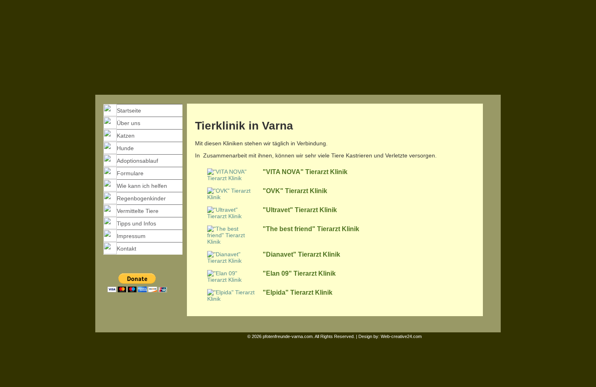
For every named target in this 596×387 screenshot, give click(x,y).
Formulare (130, 173)
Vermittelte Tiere (138, 211)
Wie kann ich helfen (142, 186)
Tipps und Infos (136, 223)
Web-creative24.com (401, 336)
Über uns (128, 123)
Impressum (131, 236)
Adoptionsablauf (137, 160)
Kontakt (126, 248)
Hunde (125, 148)
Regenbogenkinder (141, 198)
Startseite (129, 110)
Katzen (126, 135)
